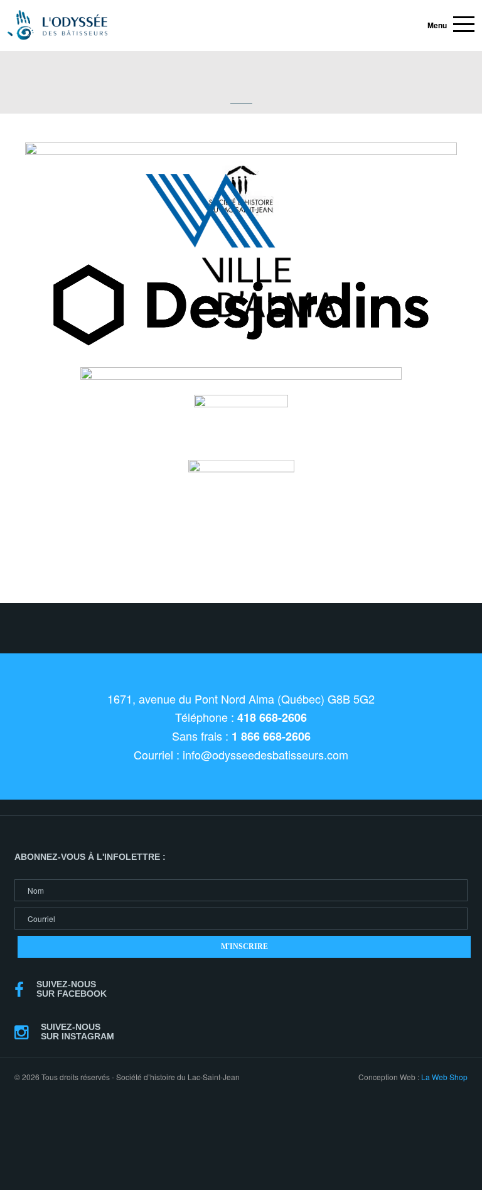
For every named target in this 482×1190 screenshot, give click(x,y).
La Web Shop (444, 1076)
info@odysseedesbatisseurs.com (265, 754)
